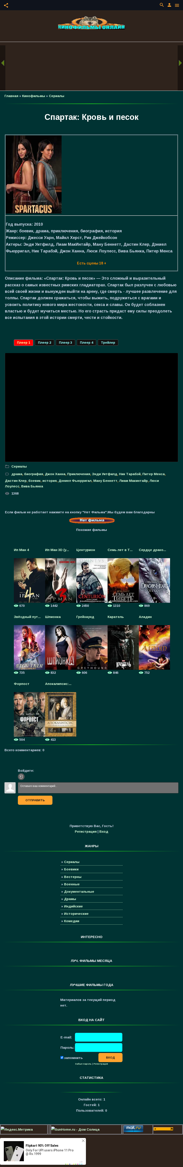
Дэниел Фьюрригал (75, 481)
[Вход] (21, 776)
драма (16, 474)
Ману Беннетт (105, 481)
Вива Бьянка (32, 486)
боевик (34, 481)
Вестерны (72, 877)
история (49, 481)
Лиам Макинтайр (133, 481)
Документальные (79, 891)
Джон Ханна (55, 474)
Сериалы (56, 96)
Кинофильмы (33, 96)
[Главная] (91, 23)
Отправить (35, 800)
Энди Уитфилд (104, 474)
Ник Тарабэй (130, 474)
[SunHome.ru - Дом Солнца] (75, 1129)
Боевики (71, 869)
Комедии (71, 921)
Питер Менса (153, 474)
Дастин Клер (16, 481)
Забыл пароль (83, 1064)
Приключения (78, 474)
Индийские (73, 906)
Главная (11, 96)
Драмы (70, 899)
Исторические (76, 913)
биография (33, 474)
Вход (103, 831)
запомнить (73, 1057)
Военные (72, 884)
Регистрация (86, 831)
